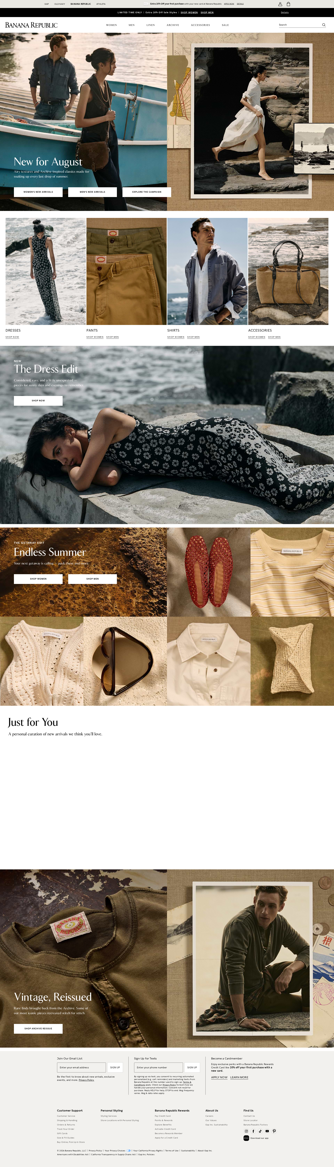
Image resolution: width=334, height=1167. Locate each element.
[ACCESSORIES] (288, 278)
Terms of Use (171, 1150)
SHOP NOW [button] (12, 337)
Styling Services (109, 1116)
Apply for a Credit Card (166, 1138)
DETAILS (240, 4)
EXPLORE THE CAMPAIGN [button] (146, 192)
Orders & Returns (66, 1124)
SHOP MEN (207, 12)
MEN (132, 25)
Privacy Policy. (86, 1080)
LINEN (151, 25)
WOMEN (111, 25)
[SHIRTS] (207, 278)
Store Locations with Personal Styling (120, 1120)
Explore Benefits (163, 1124)
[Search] (324, 25)
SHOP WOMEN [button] (95, 337)
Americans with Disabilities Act (73, 1154)
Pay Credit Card (162, 1116)
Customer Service (66, 1116)
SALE (225, 25)
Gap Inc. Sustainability (216, 1124)
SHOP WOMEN (189, 12)
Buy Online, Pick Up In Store (71, 1142)
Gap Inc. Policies (146, 1154)
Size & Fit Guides (65, 1138)
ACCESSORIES (200, 25)
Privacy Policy (169, 1085)
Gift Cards (62, 1133)
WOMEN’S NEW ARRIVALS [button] (38, 192)
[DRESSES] (46, 278)
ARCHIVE (173, 25)
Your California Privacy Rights (148, 1150)
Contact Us (249, 1116)
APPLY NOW (229, 4)
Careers (209, 1116)
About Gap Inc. (205, 1150)
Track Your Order (65, 1129)
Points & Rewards (164, 1120)
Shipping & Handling (67, 1120)
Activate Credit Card (165, 1129)
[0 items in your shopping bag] (288, 4)
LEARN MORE (239, 1077)
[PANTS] (126, 278)
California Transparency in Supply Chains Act (113, 1154)
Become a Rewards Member (169, 1133)
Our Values (211, 1120)
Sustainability (188, 1150)
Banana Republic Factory (256, 1124)
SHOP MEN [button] (112, 337)
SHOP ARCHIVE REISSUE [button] (38, 1028)
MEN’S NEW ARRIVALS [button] (92, 192)
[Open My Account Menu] (280, 4)
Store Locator (251, 1120)
